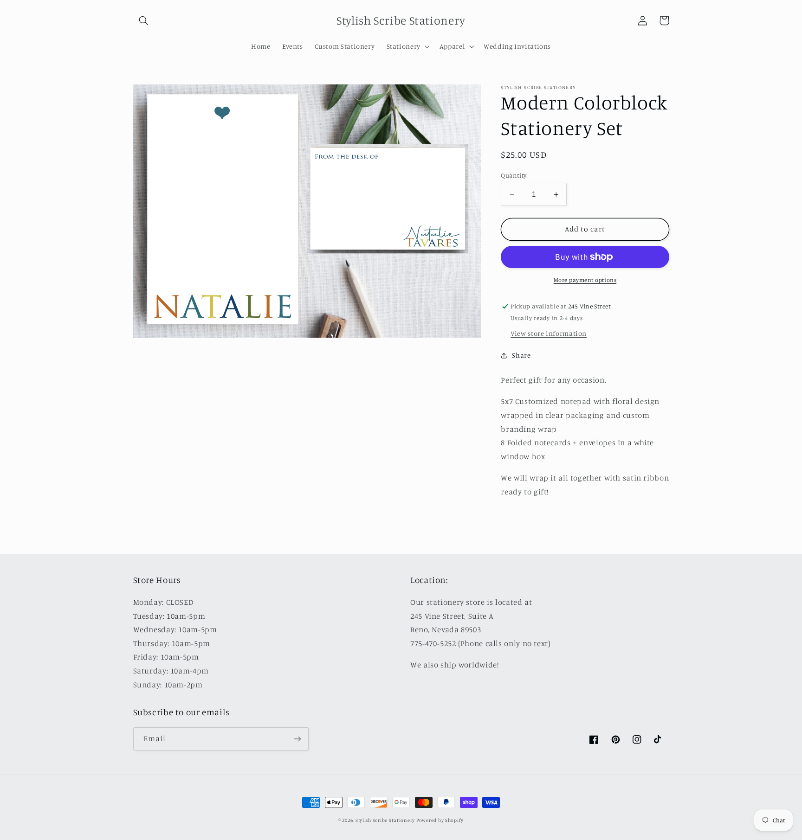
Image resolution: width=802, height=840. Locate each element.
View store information (549, 333)
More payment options (585, 279)
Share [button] (521, 355)
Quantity (513, 176)
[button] (144, 20)
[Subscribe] (297, 738)
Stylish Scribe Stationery (386, 820)
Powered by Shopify (440, 820)
